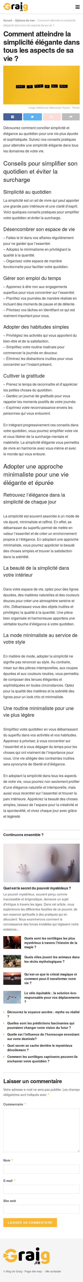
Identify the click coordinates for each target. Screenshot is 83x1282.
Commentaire (14, 1104)
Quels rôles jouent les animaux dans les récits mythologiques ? (52, 959)
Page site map (33, 1271)
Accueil (7, 20)
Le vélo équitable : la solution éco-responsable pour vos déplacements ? (52, 997)
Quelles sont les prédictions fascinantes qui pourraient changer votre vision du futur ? (40, 1025)
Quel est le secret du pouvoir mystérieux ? (37, 888)
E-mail (9, 1180)
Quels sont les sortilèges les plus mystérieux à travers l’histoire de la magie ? (50, 942)
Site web (9, 1200)
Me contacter (53, 1271)
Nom (8, 1160)
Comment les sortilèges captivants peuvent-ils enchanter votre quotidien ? (42, 1058)
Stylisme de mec (25, 20)
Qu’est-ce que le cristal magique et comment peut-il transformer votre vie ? (50, 978)
